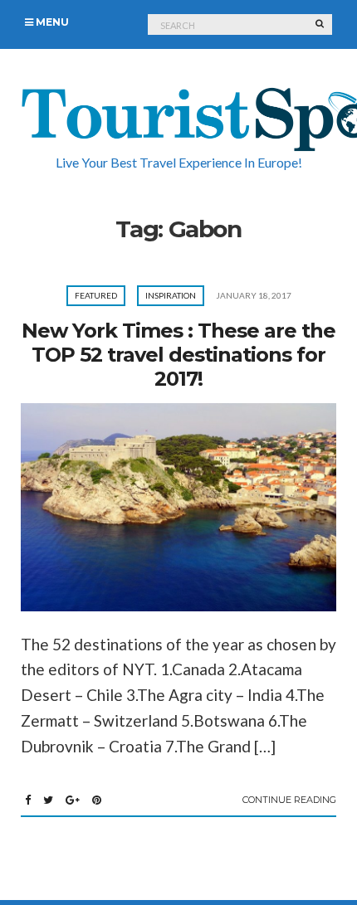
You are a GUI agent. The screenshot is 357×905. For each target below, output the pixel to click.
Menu (51, 22)
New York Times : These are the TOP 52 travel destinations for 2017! (178, 355)
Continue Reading (289, 799)
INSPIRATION (170, 295)
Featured (96, 295)
